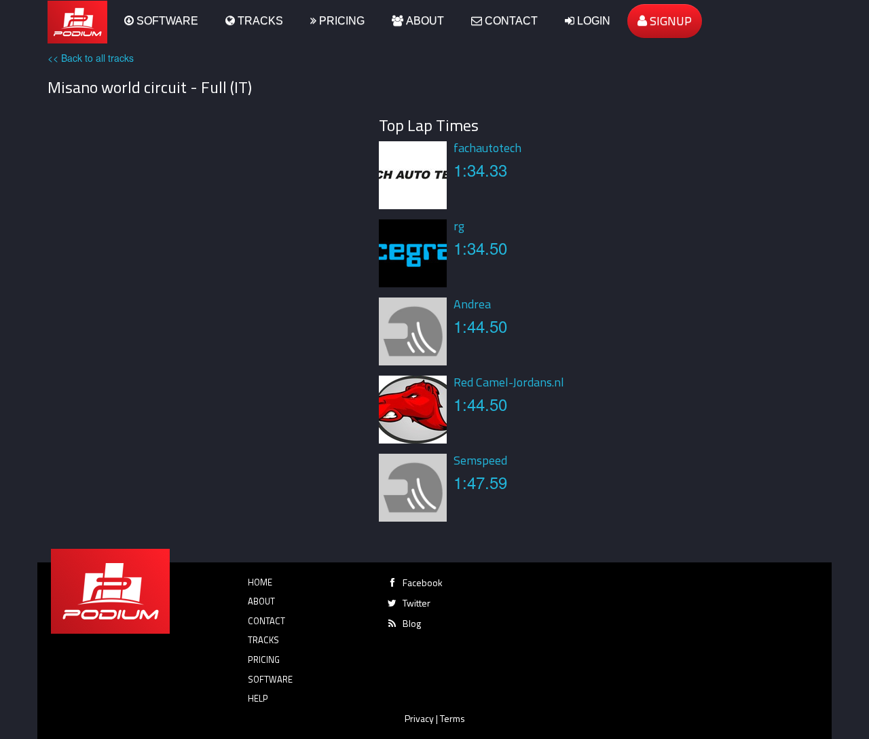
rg (459, 226)
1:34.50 (480, 247)
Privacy (419, 718)
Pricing (340, 20)
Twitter (416, 603)
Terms (452, 718)
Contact (510, 20)
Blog (412, 623)
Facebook (423, 582)
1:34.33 (480, 169)
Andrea (472, 304)
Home (260, 582)
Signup (669, 21)
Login (592, 20)
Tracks (259, 20)
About (423, 20)
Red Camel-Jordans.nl (509, 382)
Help (258, 698)
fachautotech (487, 148)
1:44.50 (480, 326)
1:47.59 (480, 482)
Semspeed (480, 460)
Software (166, 20)
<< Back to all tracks (91, 58)
